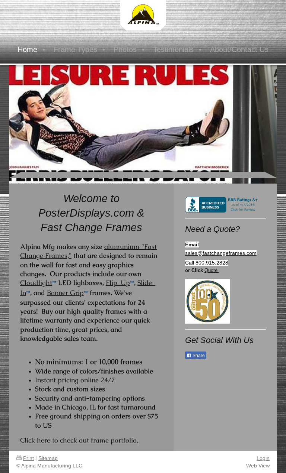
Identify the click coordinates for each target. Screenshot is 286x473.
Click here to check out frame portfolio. (79, 440)
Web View (258, 466)
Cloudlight (36, 282)
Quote (211, 270)
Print (28, 458)
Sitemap (48, 458)
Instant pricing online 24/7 (75, 380)
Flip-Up (118, 282)
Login (263, 458)
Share (198, 355)
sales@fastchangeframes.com (221, 253)
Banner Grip (65, 292)
